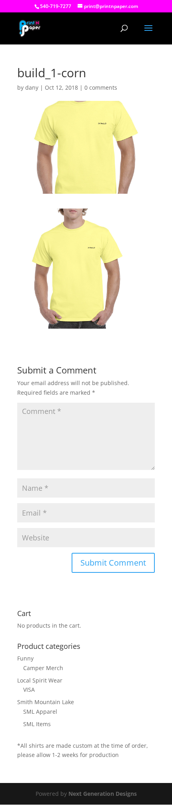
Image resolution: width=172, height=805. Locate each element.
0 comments (100, 87)
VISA (29, 689)
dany (31, 87)
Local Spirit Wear (39, 680)
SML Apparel (40, 711)
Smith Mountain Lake (45, 702)
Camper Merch (43, 668)
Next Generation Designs (102, 793)
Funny (25, 658)
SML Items (37, 724)
